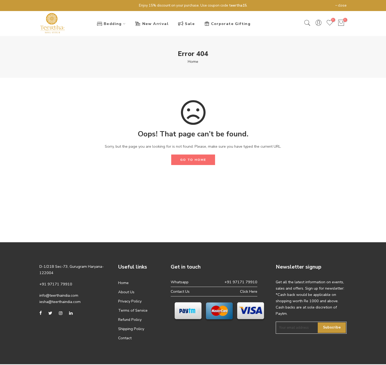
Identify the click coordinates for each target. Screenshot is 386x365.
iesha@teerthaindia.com (60, 301)
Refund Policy (130, 319)
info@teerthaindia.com (58, 295)
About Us (126, 292)
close (46, 5)
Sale (190, 23)
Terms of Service (133, 310)
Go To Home (193, 160)
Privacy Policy (130, 301)
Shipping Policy (131, 328)
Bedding (113, 23)
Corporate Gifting (231, 23)
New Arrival (155, 23)
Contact (125, 338)
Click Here (248, 291)
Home (193, 61)
